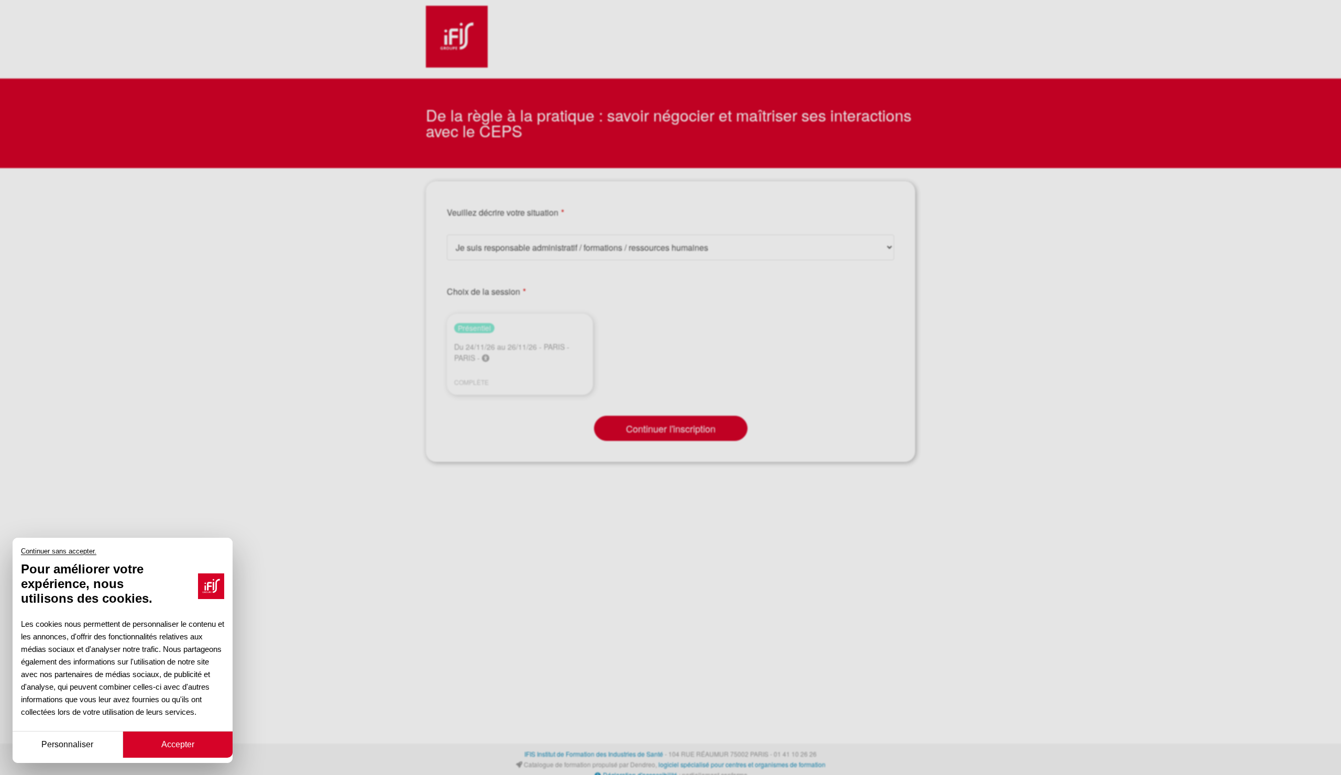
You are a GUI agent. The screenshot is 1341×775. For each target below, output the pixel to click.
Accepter (177, 743)
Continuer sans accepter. (58, 551)
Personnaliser (67, 743)
